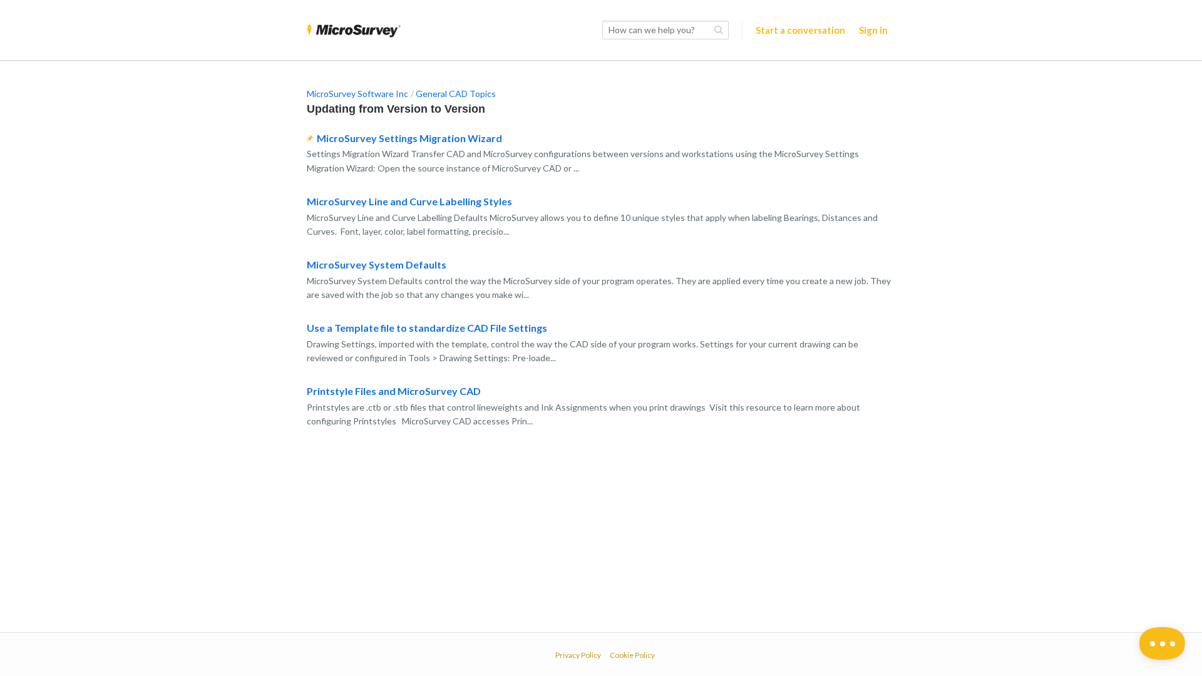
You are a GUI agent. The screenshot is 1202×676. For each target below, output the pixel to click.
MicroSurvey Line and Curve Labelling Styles (409, 201)
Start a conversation (800, 30)
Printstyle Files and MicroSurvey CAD (394, 391)
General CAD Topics (456, 93)
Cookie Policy (632, 655)
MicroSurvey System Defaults (376, 264)
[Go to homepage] (354, 30)
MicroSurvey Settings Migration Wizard (409, 138)
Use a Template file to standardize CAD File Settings (427, 328)
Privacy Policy (578, 655)
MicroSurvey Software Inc (357, 93)
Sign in (873, 30)
